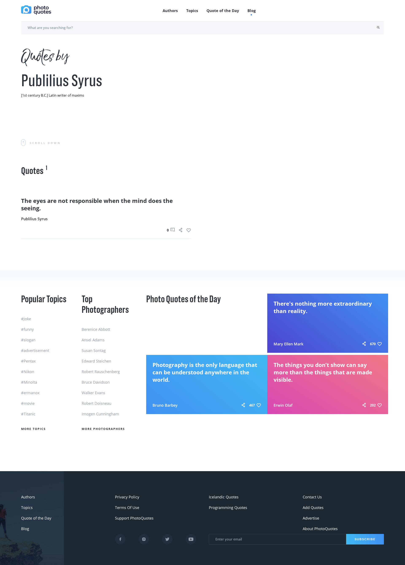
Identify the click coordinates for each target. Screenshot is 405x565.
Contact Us (312, 496)
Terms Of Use (127, 507)
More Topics (33, 429)
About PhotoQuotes (320, 528)
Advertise (311, 518)
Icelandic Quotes (224, 496)
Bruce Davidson (96, 382)
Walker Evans (93, 392)
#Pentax (28, 361)
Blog (251, 10)
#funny (27, 329)
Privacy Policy (127, 496)
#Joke (26, 318)
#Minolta (29, 382)
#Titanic (28, 413)
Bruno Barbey (165, 405)
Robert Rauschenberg (101, 371)
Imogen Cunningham (100, 413)
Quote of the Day (223, 10)
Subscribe (365, 539)
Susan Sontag (94, 350)
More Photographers (103, 429)
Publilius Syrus (34, 218)
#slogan (28, 339)
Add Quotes (313, 507)
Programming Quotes (228, 507)
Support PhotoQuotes (134, 518)
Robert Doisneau (96, 403)
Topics (192, 10)
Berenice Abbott (96, 329)
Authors (170, 10)
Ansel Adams (93, 339)
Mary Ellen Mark (288, 343)
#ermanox (30, 392)
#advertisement (35, 350)
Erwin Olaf (283, 405)
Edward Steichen (96, 361)
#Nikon (27, 371)
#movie (28, 403)
